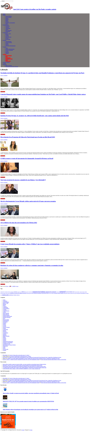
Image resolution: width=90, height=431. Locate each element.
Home (4, 13)
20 (13, 286)
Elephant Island (29, 293)
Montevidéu (65, 293)
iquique (50, 293)
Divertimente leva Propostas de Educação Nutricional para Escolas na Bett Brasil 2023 (27, 137)
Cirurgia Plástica (8, 16)
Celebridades (7, 28)
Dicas (6, 56)
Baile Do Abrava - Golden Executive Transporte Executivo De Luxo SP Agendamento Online (21, 359)
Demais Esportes (8, 42)
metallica (61, 293)
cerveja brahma (69, 291)
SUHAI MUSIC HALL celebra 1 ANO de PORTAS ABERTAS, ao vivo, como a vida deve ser (21, 368)
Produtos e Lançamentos (10, 22)
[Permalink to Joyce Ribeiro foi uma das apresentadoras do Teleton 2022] (9, 236)
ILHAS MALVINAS (45, 293)
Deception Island (2, 293)
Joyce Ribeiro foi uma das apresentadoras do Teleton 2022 (18, 222)
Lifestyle (4, 54)
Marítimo (7, 52)
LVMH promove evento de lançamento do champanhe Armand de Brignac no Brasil (26, 158)
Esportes (4, 40)
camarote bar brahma (38, 291)
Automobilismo (8, 41)
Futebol (6, 43)
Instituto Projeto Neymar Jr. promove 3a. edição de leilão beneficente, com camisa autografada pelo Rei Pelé (34, 115)
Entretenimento (6, 24)
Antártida (15, 291)
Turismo (4, 46)
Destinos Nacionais (9, 50)
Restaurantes (7, 39)
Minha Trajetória (8, 65)
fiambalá (32, 293)
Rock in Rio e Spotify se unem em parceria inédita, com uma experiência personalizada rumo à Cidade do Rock (24, 364)
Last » (17, 286)
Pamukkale (78, 293)
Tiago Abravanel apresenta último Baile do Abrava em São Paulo (53, 359)
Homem (7, 19)
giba (37, 293)
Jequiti (59, 293)
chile (73, 291)
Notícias (7, 21)
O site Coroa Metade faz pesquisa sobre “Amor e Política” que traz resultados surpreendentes (29, 244)
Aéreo (6, 47)
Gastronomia (5, 32)
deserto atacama (8, 293)
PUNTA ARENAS (82, 293)
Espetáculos (7, 31)
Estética (6, 18)
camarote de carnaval (50, 291)
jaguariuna (56, 293)
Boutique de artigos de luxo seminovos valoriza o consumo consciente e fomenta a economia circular (31, 265)
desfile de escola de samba (16, 293)
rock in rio (5, 295)
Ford (35, 293)
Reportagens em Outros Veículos (11, 66)
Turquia (15, 294)
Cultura (6, 29)
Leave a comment (3, 75)
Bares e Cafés (8, 33)
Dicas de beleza (8, 17)
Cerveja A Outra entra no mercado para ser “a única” (19, 355)
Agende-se (7, 26)
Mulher (6, 20)
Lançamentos (8, 57)
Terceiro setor (8, 61)
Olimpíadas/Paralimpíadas (10, 45)
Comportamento (8, 55)
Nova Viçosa (75, 293)
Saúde (6, 23)
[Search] (0, 1)
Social (6, 60)
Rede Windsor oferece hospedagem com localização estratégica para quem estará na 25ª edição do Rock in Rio (24, 366)
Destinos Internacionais (9, 49)
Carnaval (7, 27)
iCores (23, 429)
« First (6, 286)
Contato (4, 63)
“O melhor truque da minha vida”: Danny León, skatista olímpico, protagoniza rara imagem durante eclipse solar (24, 367)
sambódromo (11, 294)
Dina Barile (24, 293)
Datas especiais (8, 37)
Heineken (39, 293)
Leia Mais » (2, 91)
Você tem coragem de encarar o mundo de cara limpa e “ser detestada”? (23, 180)
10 (12, 286)
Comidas (7, 35)
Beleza (4, 15)
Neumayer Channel (70, 293)
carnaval (62, 291)
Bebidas (7, 34)
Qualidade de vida (8, 58)
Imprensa (4, 64)
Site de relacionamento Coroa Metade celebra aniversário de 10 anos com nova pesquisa (28, 201)
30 (14, 286)
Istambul (52, 293)
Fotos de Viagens (6, 62)
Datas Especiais (8, 30)
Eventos (7, 38)
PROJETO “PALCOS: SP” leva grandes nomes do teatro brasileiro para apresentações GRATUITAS (22, 365)
